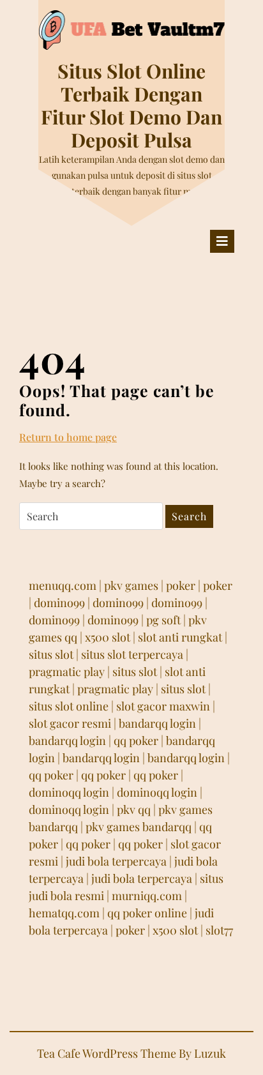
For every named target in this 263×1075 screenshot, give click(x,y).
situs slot (51, 654)
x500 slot (107, 637)
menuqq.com (62, 585)
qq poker (136, 740)
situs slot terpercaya (132, 654)
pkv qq (134, 809)
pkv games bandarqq (139, 826)
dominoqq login (69, 792)
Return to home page (68, 437)
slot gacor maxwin (163, 706)
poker (180, 585)
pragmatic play (67, 671)
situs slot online (69, 706)
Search (189, 516)
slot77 (219, 930)
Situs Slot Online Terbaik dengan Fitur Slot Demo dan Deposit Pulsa (131, 105)
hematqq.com (64, 913)
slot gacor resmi (70, 723)
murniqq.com (147, 895)
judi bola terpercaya (116, 861)
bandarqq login (157, 723)
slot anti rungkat (180, 637)
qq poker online (147, 913)
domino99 (59, 602)
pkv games (131, 585)
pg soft (163, 620)
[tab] (222, 241)
